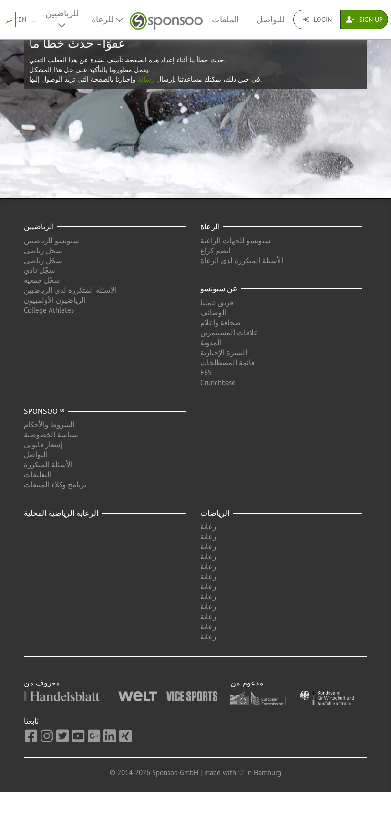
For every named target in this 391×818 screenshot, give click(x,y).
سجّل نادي (39, 270)
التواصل (36, 454)
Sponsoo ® (44, 411)
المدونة (211, 342)
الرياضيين (39, 226)
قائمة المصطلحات (227, 362)
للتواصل (271, 19)
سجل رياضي (43, 250)
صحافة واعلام (220, 322)
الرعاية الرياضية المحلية (61, 513)
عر (9, 19)
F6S (206, 372)
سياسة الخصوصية (51, 434)
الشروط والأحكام (49, 424)
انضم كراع (215, 250)
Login (322, 19)
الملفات (225, 19)
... (34, 19)
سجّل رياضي (43, 260)
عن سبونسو (218, 288)
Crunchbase (218, 382)
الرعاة (210, 226)
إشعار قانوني (43, 444)
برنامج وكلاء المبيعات (55, 484)
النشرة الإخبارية (223, 352)
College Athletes (49, 310)
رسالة (145, 79)
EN (22, 19)
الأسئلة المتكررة (48, 464)
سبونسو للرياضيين (51, 240)
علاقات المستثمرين (229, 332)
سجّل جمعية (42, 280)
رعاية (208, 526)
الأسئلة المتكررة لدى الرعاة (241, 260)
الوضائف (213, 312)
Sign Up (370, 19)
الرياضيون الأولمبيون (55, 300)
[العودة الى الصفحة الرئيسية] (166, 20)
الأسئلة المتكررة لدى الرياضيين (70, 290)
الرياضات (214, 513)
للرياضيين (62, 13)
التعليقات (37, 474)
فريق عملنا (216, 302)
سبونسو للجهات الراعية (235, 240)
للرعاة (104, 19)
